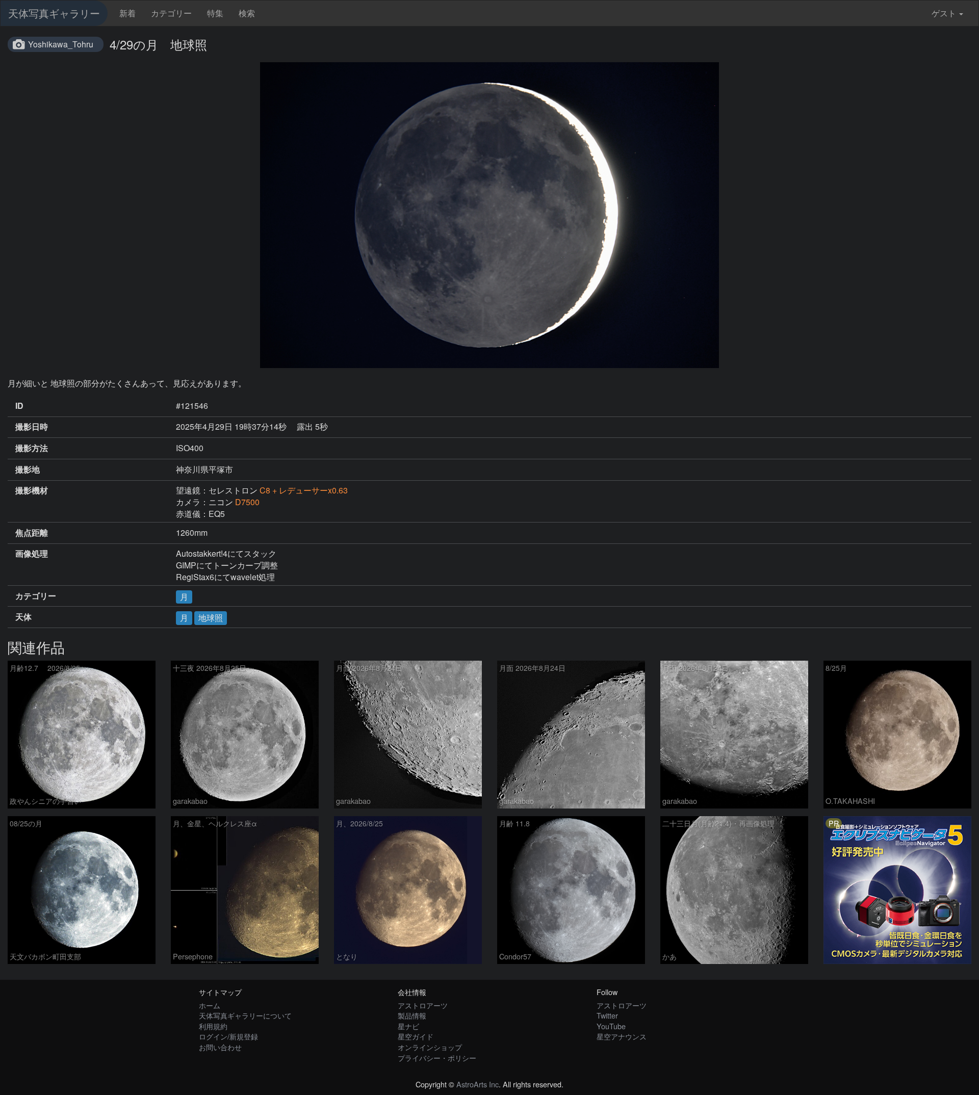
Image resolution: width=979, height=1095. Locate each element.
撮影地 (27, 469)
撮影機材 (31, 490)
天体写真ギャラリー (54, 13)
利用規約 (213, 1026)
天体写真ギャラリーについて (245, 1015)
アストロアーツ (423, 1005)
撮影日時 (31, 426)
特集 (215, 13)
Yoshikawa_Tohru (60, 44)
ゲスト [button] (944, 13)
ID (19, 405)
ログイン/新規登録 (228, 1036)
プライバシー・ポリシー (437, 1057)
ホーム (209, 1005)
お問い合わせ (220, 1046)
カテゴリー (171, 13)
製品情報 (412, 1015)
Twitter (607, 1015)
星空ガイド (415, 1036)
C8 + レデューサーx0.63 (304, 490)
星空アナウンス (622, 1036)
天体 (23, 616)
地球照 (210, 617)
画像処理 (31, 553)
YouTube (611, 1026)
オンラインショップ (430, 1046)
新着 (127, 13)
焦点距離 (31, 532)
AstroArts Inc (477, 1084)
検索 (247, 13)
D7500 (247, 502)
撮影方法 (31, 448)
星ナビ (408, 1026)
